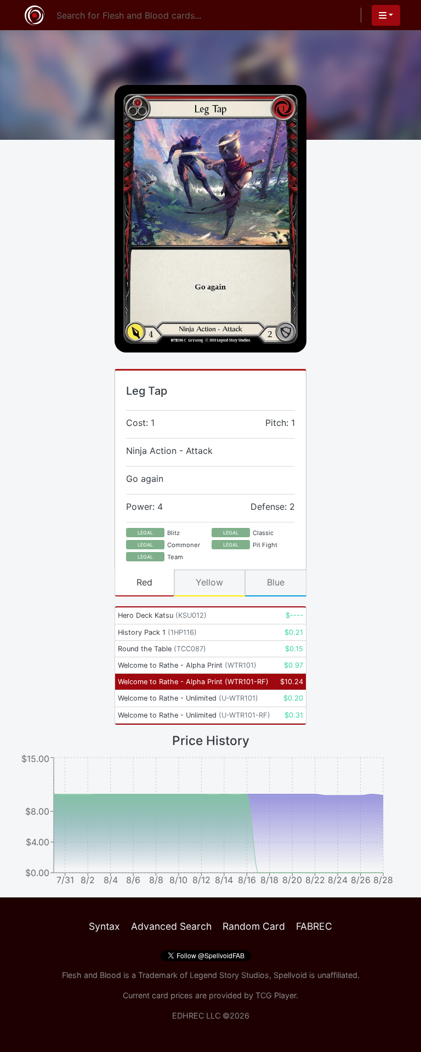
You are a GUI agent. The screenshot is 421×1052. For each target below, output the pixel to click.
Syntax (104, 926)
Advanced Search (171, 926)
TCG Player (275, 995)
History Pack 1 (157, 632)
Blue (276, 582)
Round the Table (162, 649)
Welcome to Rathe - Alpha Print (187, 665)
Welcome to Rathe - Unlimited (188, 698)
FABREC (314, 926)
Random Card (254, 926)
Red (144, 582)
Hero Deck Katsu (162, 615)
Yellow (209, 582)
